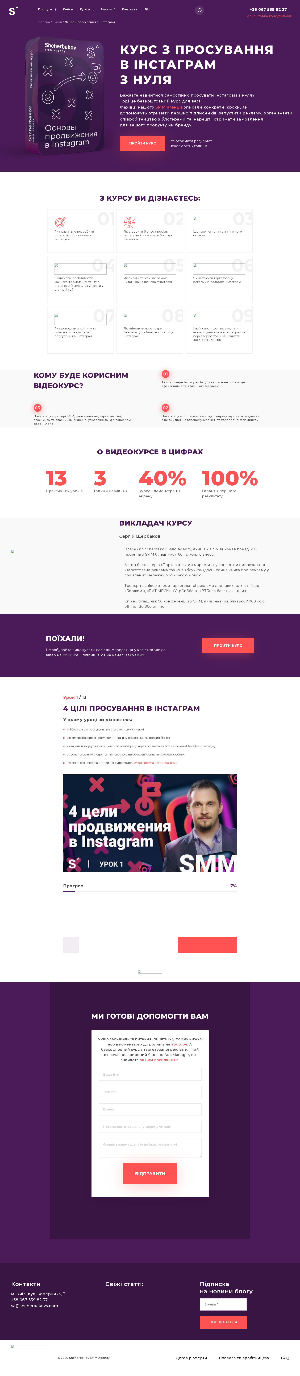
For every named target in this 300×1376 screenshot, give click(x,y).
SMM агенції (168, 107)
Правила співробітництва (244, 1358)
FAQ (285, 1358)
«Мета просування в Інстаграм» (155, 763)
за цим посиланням (159, 1060)
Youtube (179, 1044)
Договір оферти (191, 1358)
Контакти (130, 9)
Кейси (68, 9)
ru (147, 9)
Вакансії (108, 9)
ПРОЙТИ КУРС (228, 645)
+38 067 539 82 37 (268, 9)
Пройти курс (142, 143)
